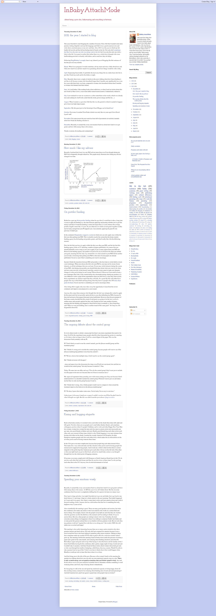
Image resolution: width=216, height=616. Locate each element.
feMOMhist (134, 274)
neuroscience (133, 207)
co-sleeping (149, 220)
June (65, 89)
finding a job (137, 197)
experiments (81, 405)
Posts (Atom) (75, 590)
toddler (133, 210)
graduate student (78, 203)
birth (142, 212)
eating (148, 222)
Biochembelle (134, 256)
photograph (140, 237)
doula (142, 231)
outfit (133, 229)
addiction (137, 228)
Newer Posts (68, 586)
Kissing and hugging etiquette (79, 414)
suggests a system (88, 235)
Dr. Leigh (133, 258)
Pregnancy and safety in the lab (139, 150)
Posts (133, 310)
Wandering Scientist (136, 272)
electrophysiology (133, 224)
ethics (142, 224)
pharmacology (132, 237)
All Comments (136, 314)
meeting (71, 581)
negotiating (139, 235)
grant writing (86, 315)
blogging (74, 139)
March (66, 67)
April (65, 73)
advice (144, 228)
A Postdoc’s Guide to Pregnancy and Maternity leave (142, 159)
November (67, 118)
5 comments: (90, 313)
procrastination (133, 214)
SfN (137, 212)
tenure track (141, 239)
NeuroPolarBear (135, 260)
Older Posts (119, 586)
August (66, 102)
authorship (131, 231)
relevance (135, 239)
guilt (151, 231)
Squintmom (134, 278)
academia (71, 203)
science (78, 139)
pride (130, 239)
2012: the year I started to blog (80, 35)
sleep (91, 581)
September (67, 108)
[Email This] (96, 136)
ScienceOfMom (135, 276)
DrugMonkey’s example (78, 60)
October (66, 112)
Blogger (115, 602)
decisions (142, 222)
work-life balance (97, 581)
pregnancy (132, 203)
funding (80, 315)
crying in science (109, 397)
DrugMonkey (134, 249)
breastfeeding (145, 207)
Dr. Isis (133, 251)
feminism (147, 210)
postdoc (141, 209)
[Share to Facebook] (103, 136)
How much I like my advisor (78, 148)
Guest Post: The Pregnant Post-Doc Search (140, 165)
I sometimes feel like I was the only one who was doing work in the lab (92, 51)
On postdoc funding (74, 212)
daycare (148, 212)
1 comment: (90, 136)
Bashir (133, 262)
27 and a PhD (134, 253)
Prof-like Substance (136, 267)
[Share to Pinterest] (105, 136)
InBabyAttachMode (92, 10)
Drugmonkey (78, 235)
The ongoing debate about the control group (87, 324)
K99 (142, 229)
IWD (138, 229)
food (147, 231)
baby (70, 139)
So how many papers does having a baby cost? (140, 154)
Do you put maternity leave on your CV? (140, 141)
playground (147, 237)
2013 (132, 83)
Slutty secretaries (135, 146)
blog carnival (142, 216)
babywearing (132, 209)
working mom (105, 581)
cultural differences (73, 470)
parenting (144, 201)
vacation (144, 218)
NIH (91, 315)
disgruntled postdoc (73, 315)
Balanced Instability (136, 269)
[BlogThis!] (98, 136)
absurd (70, 405)
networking (76, 581)
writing (131, 212)
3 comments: (90, 467)
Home (64, 25)
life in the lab (86, 203)
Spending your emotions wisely (80, 479)
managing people (142, 233)
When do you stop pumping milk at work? (140, 170)
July (65, 96)
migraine (133, 235)
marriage (150, 233)
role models (82, 581)
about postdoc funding (83, 220)
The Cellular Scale (136, 265)
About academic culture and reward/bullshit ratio (138, 176)
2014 (132, 81)
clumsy (137, 231)
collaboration (134, 222)
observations (147, 235)
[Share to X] (100, 136)
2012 (132, 86)
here (111, 108)
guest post (137, 218)
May (65, 79)
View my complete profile (136, 64)
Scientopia (147, 229)
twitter (131, 228)
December (67, 125)
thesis (147, 239)
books (142, 214)
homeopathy (133, 233)
